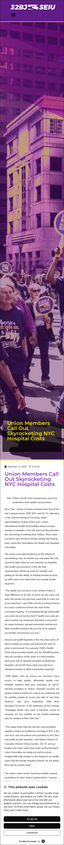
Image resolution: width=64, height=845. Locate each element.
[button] (13, 14)
